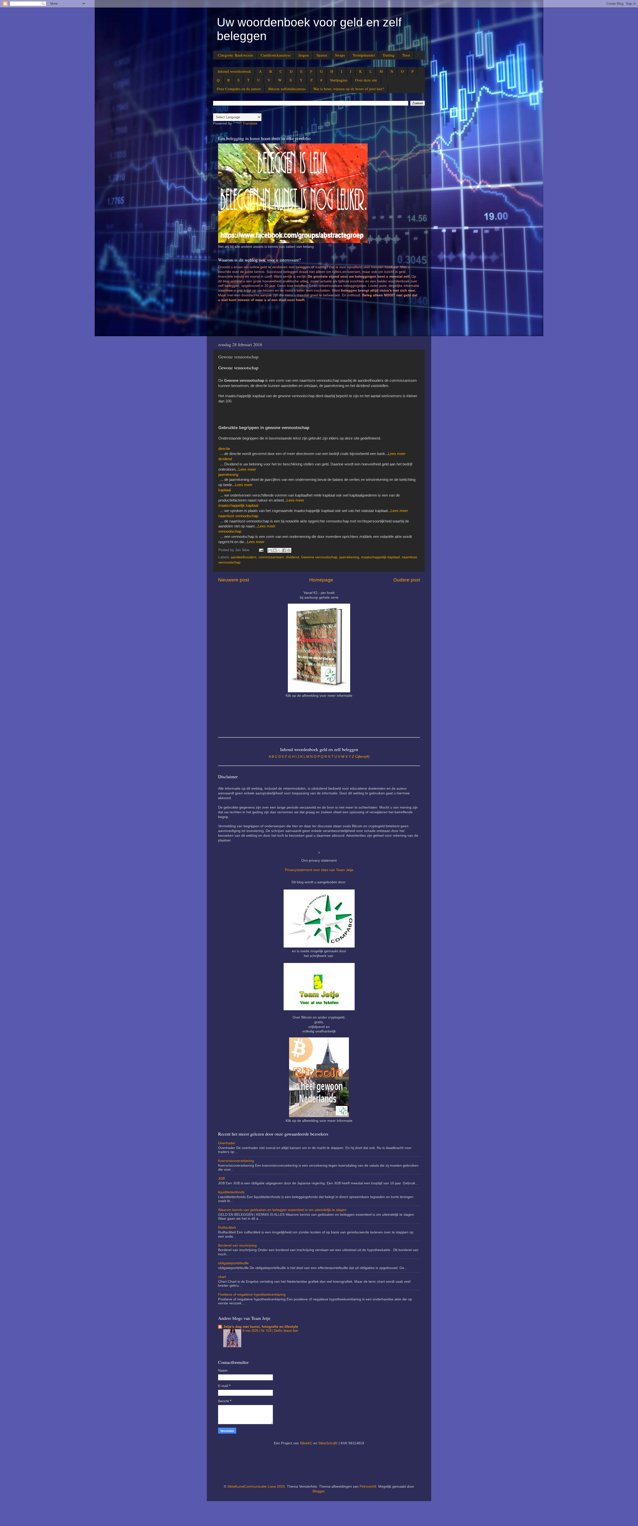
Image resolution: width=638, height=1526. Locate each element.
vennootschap (229, 531)
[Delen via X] (279, 550)
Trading (389, 55)
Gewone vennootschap (319, 557)
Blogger (318, 1491)
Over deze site (366, 79)
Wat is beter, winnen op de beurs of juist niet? (348, 88)
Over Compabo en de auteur (239, 88)
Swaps (340, 55)
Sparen (322, 55)
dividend (225, 459)
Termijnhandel (364, 55)
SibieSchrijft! (328, 1443)
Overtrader (226, 1143)
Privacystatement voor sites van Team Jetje (319, 870)
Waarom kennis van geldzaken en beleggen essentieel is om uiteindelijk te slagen (282, 1210)
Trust (406, 55)
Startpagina (338, 79)
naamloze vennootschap (238, 516)
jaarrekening (228, 475)
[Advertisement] (308, 321)
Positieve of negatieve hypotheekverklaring (252, 1294)
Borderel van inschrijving (237, 1245)
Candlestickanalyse (276, 55)
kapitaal (224, 490)
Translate (250, 123)
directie (224, 449)
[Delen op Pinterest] (288, 550)
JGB (221, 1178)
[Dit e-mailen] (269, 550)
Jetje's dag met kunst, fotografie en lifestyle (260, 1327)
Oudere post (406, 579)
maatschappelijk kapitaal (238, 506)
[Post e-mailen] (260, 550)
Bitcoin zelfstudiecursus (287, 88)
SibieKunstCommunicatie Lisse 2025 (256, 1486)
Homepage (321, 579)
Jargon (303, 55)
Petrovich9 (368, 1486)
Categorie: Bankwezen (235, 55)
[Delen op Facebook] (284, 550)
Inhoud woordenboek (234, 71)
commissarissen (271, 557)
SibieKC (306, 1443)
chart (222, 1277)
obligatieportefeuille (233, 1263)
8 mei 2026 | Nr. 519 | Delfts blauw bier (270, 1331)
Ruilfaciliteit (227, 1227)
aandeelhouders (243, 557)
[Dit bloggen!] (274, 550)
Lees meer (396, 454)
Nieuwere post (233, 579)
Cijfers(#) (362, 757)
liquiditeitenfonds (231, 1192)
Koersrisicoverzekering (236, 1161)
